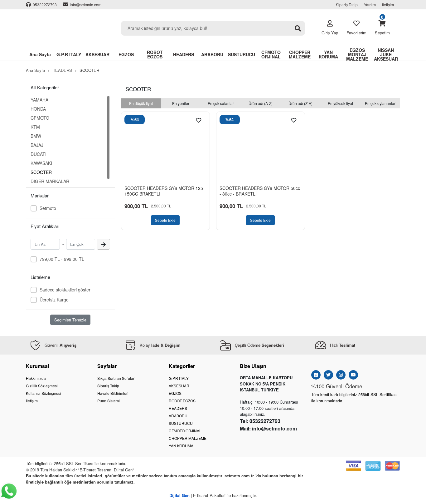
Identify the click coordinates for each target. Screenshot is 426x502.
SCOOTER (41, 172)
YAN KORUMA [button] (328, 54)
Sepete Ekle (165, 220)
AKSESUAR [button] (97, 54)
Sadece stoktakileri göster (65, 289)
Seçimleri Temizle (70, 320)
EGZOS (175, 393)
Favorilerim (356, 33)
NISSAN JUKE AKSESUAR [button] (386, 54)
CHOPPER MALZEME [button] (300, 54)
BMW (36, 136)
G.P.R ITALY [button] (68, 54)
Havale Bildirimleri (112, 393)
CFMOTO (40, 118)
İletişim (388, 4)
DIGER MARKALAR (50, 181)
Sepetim (382, 28)
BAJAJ (37, 145)
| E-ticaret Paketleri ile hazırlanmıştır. (213, 495)
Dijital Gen (123, 470)
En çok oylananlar (380, 103)
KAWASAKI (41, 163)
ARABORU (178, 415)
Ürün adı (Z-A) (300, 103)
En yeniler (180, 103)
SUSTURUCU (181, 423)
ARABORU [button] (212, 54)
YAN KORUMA (181, 445)
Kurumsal (37, 366)
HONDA (38, 109)
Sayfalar (107, 366)
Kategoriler (182, 366)
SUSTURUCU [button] (241, 54)
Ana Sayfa (40, 54)
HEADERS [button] (183, 54)
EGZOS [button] (126, 54)
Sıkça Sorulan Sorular (115, 378)
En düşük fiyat (141, 103)
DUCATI (38, 154)
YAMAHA (39, 100)
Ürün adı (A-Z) (261, 103)
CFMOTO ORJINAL (185, 430)
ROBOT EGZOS (182, 400)
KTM (35, 127)
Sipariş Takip (347, 4)
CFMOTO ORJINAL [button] (271, 54)
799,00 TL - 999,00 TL (62, 259)
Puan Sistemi (108, 400)
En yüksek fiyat (340, 103)
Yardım (370, 4)
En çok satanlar (221, 103)
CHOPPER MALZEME (187, 438)
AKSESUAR (179, 385)
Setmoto (48, 208)
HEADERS (178, 408)
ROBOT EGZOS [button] (155, 54)
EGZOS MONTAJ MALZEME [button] (357, 54)
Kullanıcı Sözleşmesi (43, 393)
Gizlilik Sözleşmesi (42, 385)
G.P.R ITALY (179, 378)
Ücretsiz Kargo (54, 299)
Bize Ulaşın (253, 366)
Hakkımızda (36, 378)
